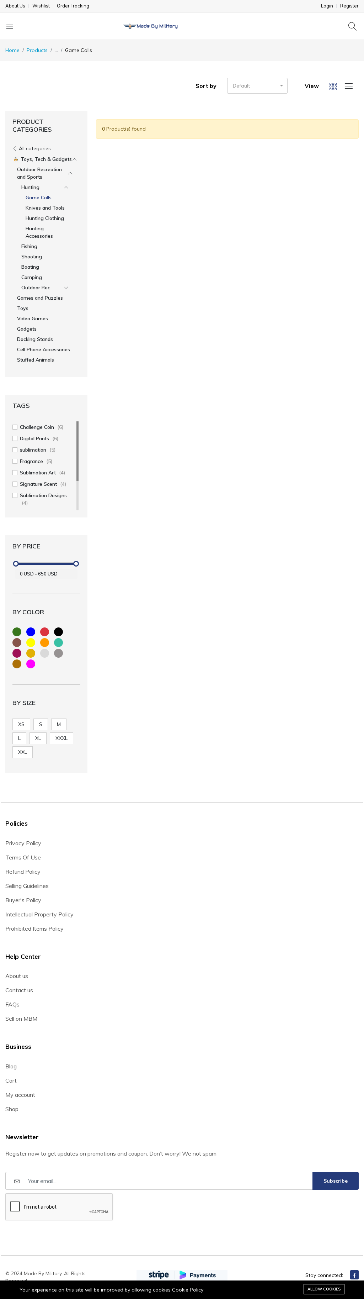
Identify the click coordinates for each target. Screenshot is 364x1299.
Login (327, 6)
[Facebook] (354, 1274)
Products (37, 50)
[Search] (353, 26)
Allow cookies (324, 1289)
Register (349, 6)
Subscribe (335, 1181)
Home (12, 50)
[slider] (16, 564)
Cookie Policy (187, 1290)
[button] (257, 86)
